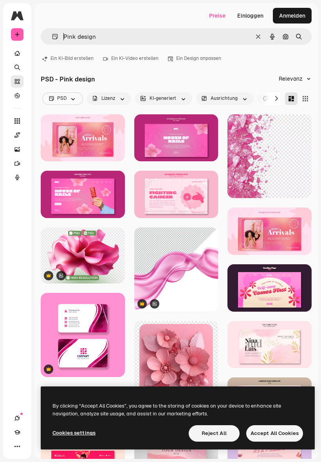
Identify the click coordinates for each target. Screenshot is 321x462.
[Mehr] (17, 446)
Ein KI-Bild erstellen (72, 58)
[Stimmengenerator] (17, 177)
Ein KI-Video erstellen (135, 58)
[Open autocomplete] (52, 37)
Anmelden (292, 15)
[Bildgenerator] (17, 149)
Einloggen (250, 15)
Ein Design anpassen (198, 58)
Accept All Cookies (275, 433)
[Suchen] (17, 67)
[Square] (305, 98)
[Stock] (17, 81)
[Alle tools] (17, 121)
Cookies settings (74, 433)
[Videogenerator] (17, 163)
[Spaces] (17, 135)
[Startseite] (17, 53)
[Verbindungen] (17, 418)
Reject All (214, 433)
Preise (217, 15)
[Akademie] (17, 432)
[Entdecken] (17, 95)
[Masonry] (291, 98)
